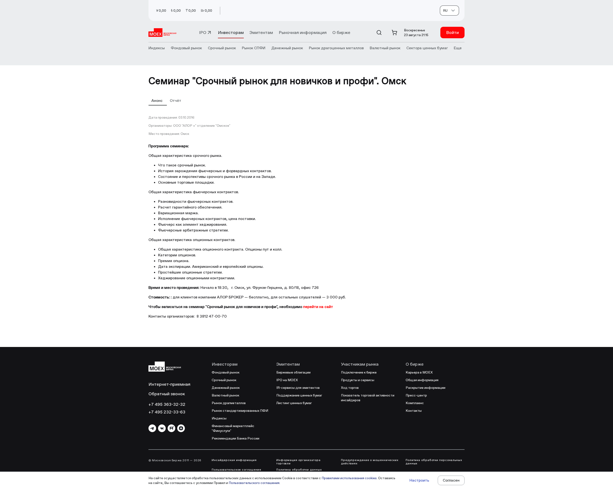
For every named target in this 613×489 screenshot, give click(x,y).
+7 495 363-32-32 (166, 404)
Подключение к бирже (359, 372)
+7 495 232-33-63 (166, 412)
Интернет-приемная (169, 384)
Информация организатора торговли (298, 461)
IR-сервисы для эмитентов (298, 387)
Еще (458, 47)
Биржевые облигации (293, 372)
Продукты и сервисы (357, 380)
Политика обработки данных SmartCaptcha (299, 471)
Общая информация (422, 380)
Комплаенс (415, 403)
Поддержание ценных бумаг (299, 395)
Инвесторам (231, 32)
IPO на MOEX (287, 380)
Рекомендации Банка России (235, 438)
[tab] (157, 100)
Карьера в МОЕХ (419, 372)
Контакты (414, 410)
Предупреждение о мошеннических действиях (369, 461)
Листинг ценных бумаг (294, 403)
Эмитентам (261, 32)
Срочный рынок (224, 380)
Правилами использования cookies (349, 478)
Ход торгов (350, 387)
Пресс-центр (416, 395)
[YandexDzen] (181, 428)
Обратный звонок (166, 393)
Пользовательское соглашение (236, 469)
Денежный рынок (226, 387)
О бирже (341, 32)
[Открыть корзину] (394, 32)
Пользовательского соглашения (254, 483)
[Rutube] (171, 428)
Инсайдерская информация (234, 460)
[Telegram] (152, 428)
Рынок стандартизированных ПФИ (240, 410)
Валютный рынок (225, 395)
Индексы (219, 418)
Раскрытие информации (425, 387)
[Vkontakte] (162, 428)
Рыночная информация (303, 32)
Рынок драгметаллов (229, 403)
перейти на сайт (318, 306)
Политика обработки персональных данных (434, 461)
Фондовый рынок (225, 372)
